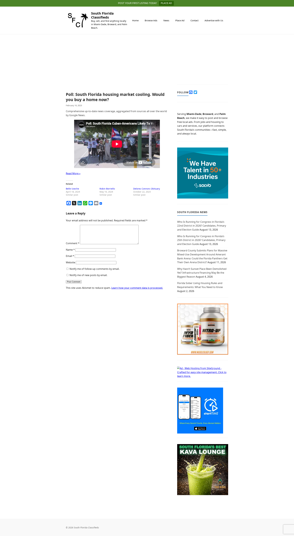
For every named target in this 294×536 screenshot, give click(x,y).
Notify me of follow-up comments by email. (94, 269)
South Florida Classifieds (102, 15)
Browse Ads (151, 20)
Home (135, 20)
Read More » (73, 173)
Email (70, 256)
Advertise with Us (214, 20)
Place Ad (179, 20)
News (166, 20)
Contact (194, 20)
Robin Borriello (107, 188)
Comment (72, 243)
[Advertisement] (117, 69)
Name (70, 249)
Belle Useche (72, 188)
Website (70, 262)
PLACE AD (166, 3)
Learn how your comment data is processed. (137, 288)
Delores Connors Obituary (146, 188)
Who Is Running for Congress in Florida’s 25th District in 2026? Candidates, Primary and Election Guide (201, 240)
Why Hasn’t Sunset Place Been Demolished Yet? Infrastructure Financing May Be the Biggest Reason (201, 272)
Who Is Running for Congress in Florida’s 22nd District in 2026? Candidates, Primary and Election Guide (201, 225)
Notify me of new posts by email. (88, 275)
